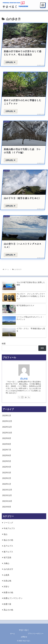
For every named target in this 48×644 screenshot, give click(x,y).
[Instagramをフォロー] (22, 397)
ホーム (12, 633)
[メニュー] (42, 5)
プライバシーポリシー (35, 633)
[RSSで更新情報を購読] (28, 397)
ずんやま (24, 378)
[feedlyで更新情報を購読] (25, 397)
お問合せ (24, 637)
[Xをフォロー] (19, 397)
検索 (4, 344)
